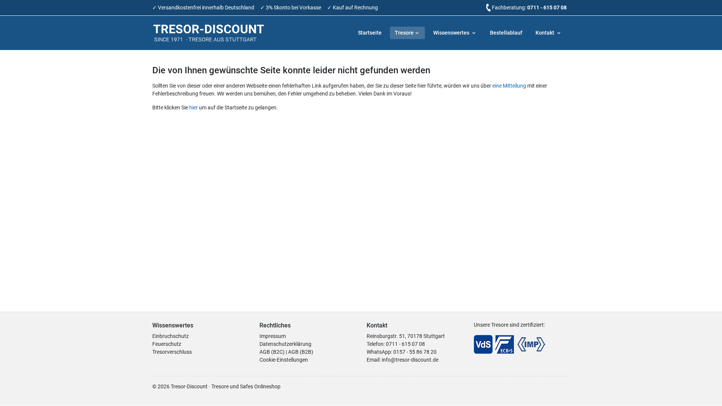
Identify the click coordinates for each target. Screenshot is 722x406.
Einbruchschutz (170, 336)
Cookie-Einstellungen (283, 360)
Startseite (370, 33)
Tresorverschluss (172, 352)
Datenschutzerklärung (285, 344)
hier (193, 108)
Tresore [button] (404, 33)
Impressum (272, 336)
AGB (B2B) (300, 352)
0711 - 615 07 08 (547, 8)
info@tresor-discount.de (410, 360)
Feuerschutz (166, 344)
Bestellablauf (506, 33)
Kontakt (545, 33)
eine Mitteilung (509, 86)
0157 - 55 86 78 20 (415, 352)
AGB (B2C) (272, 352)
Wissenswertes (451, 33)
